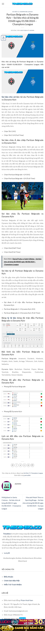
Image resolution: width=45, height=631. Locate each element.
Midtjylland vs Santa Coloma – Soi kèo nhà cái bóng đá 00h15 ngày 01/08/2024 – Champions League (11, 503)
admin (32, 30)
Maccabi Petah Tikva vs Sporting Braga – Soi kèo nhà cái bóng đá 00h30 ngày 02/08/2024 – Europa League (33, 503)
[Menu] (3, 4)
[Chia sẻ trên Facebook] (16, 465)
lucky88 (7, 553)
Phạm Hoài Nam (27, 600)
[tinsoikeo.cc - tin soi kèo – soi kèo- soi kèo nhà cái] (22, 3)
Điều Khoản (8, 577)
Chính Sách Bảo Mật (12, 580)
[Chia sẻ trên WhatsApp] (12, 465)
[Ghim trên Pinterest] (28, 465)
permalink (27, 475)
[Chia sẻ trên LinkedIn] (32, 465)
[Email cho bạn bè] (24, 465)
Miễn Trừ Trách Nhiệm (13, 584)
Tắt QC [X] (22, 618)
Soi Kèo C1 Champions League (22, 11)
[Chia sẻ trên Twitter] (20, 465)
